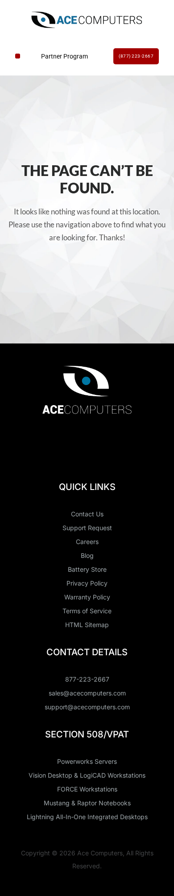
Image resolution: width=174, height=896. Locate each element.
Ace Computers (100, 853)
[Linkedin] (71, 443)
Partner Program (64, 56)
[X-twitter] (103, 443)
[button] (17, 56)
